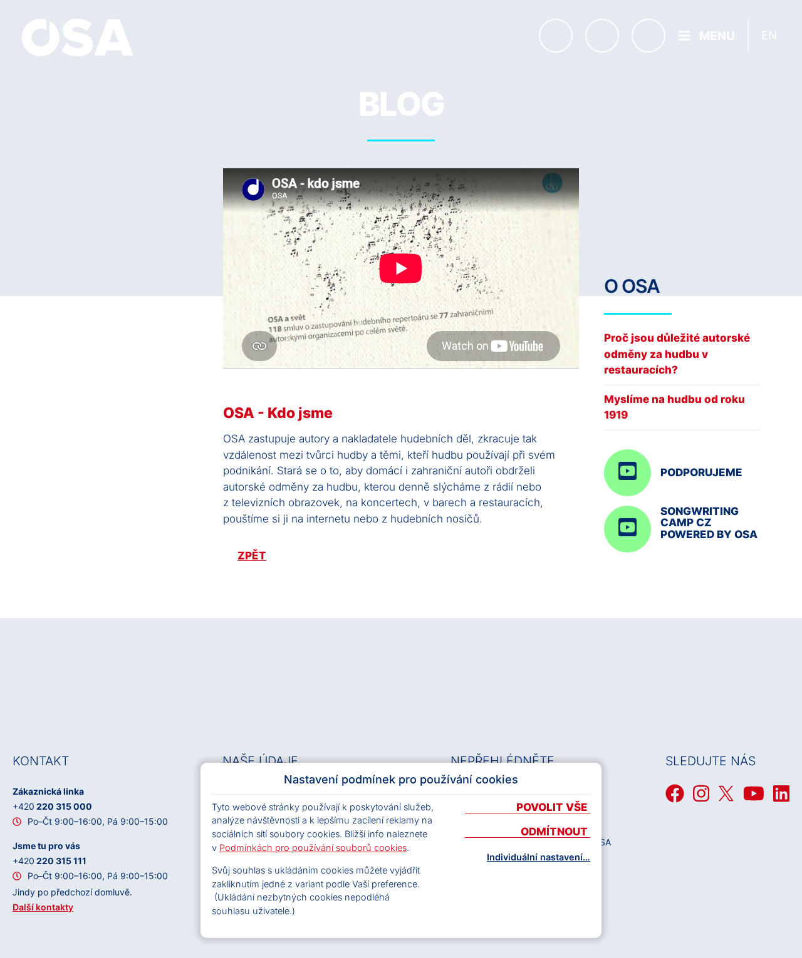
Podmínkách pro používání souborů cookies (313, 847)
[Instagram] (701, 793)
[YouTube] (753, 793)
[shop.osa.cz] (602, 36)
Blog (401, 104)
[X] (726, 793)
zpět (251, 555)
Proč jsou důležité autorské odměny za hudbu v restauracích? (677, 354)
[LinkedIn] (781, 793)
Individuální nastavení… (538, 857)
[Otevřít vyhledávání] (648, 36)
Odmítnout (555, 832)
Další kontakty (43, 907)
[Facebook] (674, 793)
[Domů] (77, 37)
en (769, 35)
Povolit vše (553, 807)
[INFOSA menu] (556, 36)
